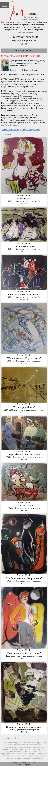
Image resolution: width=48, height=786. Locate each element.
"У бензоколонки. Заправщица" (24, 294)
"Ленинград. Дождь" (24, 407)
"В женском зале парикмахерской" (24, 727)
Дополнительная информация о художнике (20, 129)
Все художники (24, 50)
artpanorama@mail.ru (35, 758)
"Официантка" (24, 198)
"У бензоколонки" (24, 505)
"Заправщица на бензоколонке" (24, 653)
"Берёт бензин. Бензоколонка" (24, 454)
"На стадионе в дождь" (24, 246)
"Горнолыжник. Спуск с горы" (24, 358)
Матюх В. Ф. (24, 195)
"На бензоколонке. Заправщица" (24, 578)
